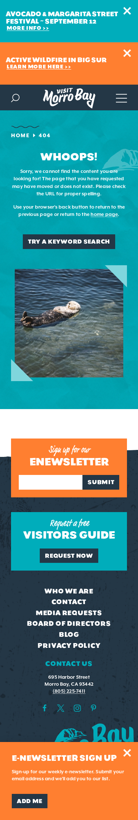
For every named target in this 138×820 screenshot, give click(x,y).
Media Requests (69, 613)
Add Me (29, 801)
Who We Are (69, 591)
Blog (69, 635)
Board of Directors (69, 624)
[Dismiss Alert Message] (127, 11)
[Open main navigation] (121, 97)
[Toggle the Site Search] (15, 97)
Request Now (69, 555)
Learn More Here (35, 67)
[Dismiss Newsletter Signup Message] (127, 753)
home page (104, 214)
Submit (101, 482)
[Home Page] (69, 98)
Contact (69, 602)
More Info (24, 28)
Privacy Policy (69, 646)
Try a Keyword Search (69, 241)
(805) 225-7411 (69, 691)
